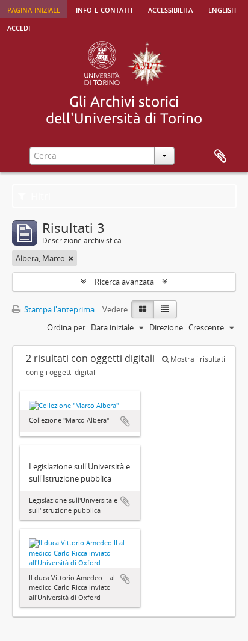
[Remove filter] (71, 258)
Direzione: (167, 327)
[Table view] (165, 309)
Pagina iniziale (33, 9)
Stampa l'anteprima (58, 309)
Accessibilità (170, 9)
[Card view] (142, 309)
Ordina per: (67, 327)
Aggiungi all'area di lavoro (125, 421)
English (222, 9)
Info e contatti (104, 9)
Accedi (18, 27)
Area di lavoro (220, 156)
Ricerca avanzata (124, 281)
